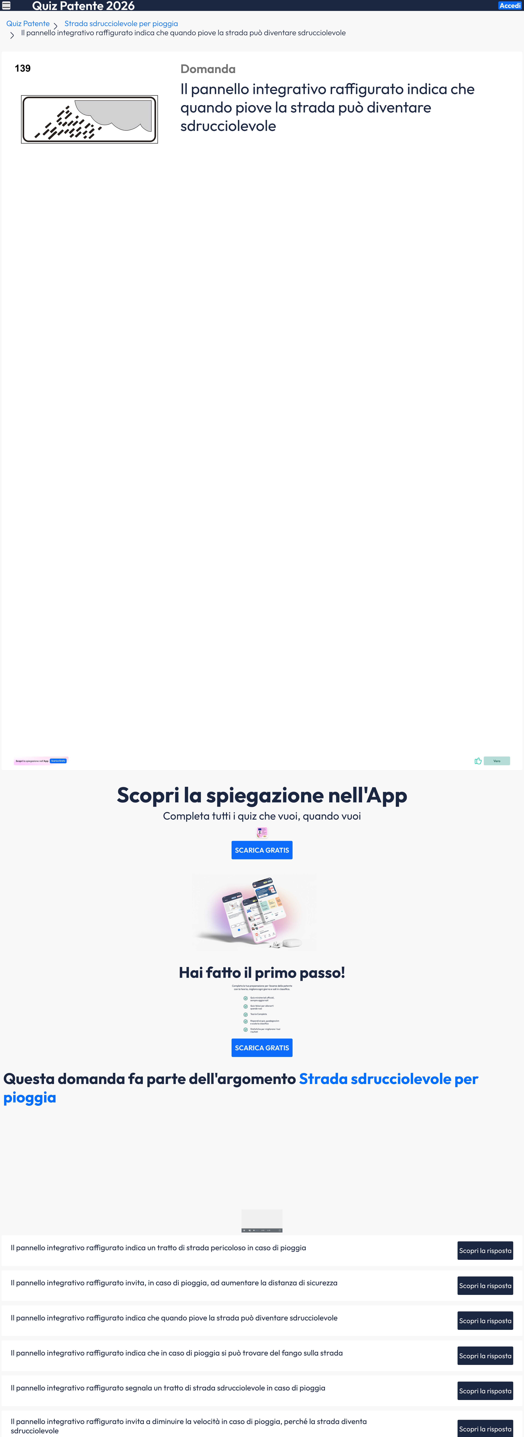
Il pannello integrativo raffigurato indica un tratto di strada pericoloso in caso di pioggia (158, 1247)
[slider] (256, 1230)
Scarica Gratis (58, 760)
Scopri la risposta (485, 1250)
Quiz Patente (28, 23)
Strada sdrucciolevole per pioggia (121, 23)
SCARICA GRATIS (262, 850)
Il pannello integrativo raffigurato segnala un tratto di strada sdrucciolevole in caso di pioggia (168, 1387)
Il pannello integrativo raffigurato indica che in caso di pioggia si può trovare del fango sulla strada (177, 1352)
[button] (6, 5)
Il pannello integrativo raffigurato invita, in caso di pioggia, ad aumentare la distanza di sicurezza (174, 1282)
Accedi (510, 5)
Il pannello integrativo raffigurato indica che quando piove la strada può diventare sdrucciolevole (174, 1317)
